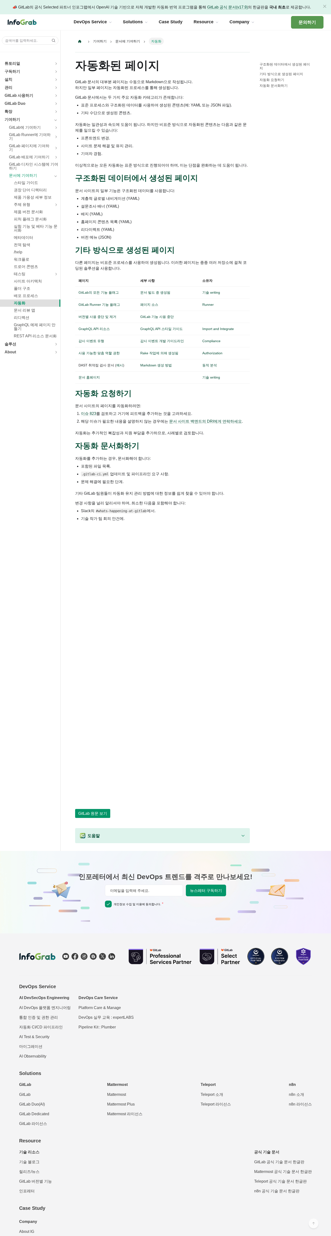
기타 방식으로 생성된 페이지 (281, 74)
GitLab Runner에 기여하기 (30, 137)
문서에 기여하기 (23, 175)
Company (28, 1222)
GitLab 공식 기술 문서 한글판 (279, 1162)
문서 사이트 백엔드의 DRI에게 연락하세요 (205, 421)
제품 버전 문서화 (28, 212)
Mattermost (116, 1094)
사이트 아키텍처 (28, 281)
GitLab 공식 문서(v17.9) (227, 7)
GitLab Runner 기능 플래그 (99, 305)
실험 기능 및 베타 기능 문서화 (35, 228)
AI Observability (32, 1056)
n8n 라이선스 (300, 1104)
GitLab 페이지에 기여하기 (29, 148)
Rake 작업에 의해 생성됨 (159, 353)
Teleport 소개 (212, 1094)
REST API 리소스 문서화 (35, 336)
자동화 (19, 303)
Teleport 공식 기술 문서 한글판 (280, 1181)
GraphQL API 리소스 (94, 329)
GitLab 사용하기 (19, 95)
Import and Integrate (218, 329)
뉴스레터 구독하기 (206, 891)
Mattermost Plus (121, 1104)
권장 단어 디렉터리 (30, 190)
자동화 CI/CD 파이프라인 (41, 1027)
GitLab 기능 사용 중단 (157, 317)
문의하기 (307, 22)
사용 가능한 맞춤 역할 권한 (99, 353)
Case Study (32, 1208)
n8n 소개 (296, 1094)
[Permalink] (203, 178)
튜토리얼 (12, 63)
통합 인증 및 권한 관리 (38, 1017)
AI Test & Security (34, 1037)
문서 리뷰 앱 (24, 310)
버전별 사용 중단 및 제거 (97, 317)
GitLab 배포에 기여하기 (29, 157)
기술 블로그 (29, 1162)
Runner (208, 305)
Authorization (212, 353)
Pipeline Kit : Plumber (97, 1027)
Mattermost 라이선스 (124, 1114)
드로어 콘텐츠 (26, 267)
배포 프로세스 (26, 296)
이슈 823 (88, 414)
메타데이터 (23, 237)
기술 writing (211, 292)
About (10, 352)
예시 (119, 365)
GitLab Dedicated (34, 1114)
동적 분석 (209, 365)
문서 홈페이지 (89, 377)
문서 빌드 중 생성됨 (155, 292)
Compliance (211, 341)
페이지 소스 (149, 305)
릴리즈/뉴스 (29, 1172)
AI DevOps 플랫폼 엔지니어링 (45, 1008)
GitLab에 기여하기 (25, 127)
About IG (26, 1231)
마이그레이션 (30, 1046)
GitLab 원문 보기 (92, 813)
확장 (8, 111)
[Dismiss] (324, 6)
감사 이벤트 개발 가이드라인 (162, 341)
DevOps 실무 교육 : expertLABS (106, 1017)
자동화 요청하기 (272, 80)
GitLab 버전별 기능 (35, 1181)
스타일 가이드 (26, 183)
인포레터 (27, 1191)
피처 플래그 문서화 (30, 219)
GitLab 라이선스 (33, 1124)
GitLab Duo (15, 103)
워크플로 (21, 259)
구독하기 (12, 71)
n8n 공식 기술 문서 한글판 (276, 1191)
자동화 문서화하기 (274, 86)
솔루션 (10, 344)
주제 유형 (22, 204)
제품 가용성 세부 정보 (33, 197)
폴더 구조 (22, 288)
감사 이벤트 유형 (91, 341)
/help (18, 252)
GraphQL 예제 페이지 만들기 (34, 327)
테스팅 (19, 274)
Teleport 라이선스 (216, 1104)
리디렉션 (21, 317)
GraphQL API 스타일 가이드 (161, 329)
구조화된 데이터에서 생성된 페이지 (285, 66)
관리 (8, 87)
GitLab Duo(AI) (32, 1104)
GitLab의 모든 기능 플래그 (99, 292)
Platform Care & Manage (100, 1008)
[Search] (52, 40)
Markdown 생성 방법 (156, 365)
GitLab (25, 1094)
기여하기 (12, 119)
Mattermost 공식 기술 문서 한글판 (283, 1172)
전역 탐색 (22, 245)
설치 (8, 79)
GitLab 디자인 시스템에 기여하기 (33, 166)
